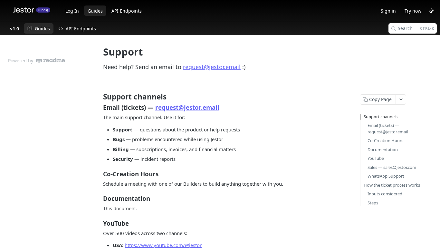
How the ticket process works (392, 185)
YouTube (376, 158)
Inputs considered (385, 194)
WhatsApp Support (386, 176)
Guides (95, 11)
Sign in (388, 11)
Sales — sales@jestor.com (392, 167)
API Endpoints (126, 11)
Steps (373, 203)
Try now (413, 11)
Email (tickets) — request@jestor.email (388, 128)
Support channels (380, 116)
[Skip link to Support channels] (98, 97)
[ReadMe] (50, 60)
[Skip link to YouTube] (98, 223)
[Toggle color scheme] (431, 10)
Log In (72, 11)
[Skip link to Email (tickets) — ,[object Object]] (98, 107)
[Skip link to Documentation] (98, 198)
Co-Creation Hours (385, 140)
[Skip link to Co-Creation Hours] (98, 174)
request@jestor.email (212, 67)
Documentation (383, 149)
